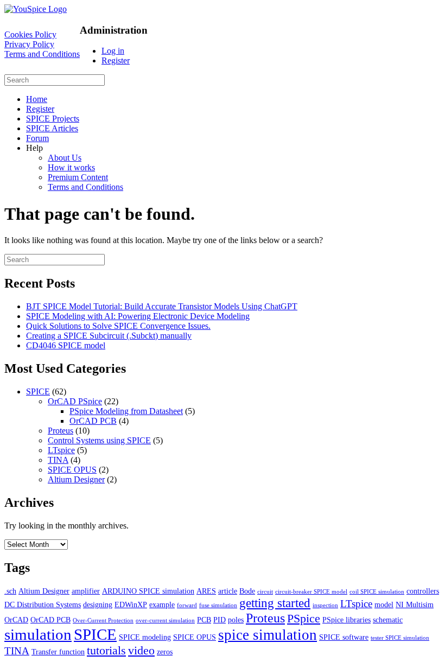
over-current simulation (165, 620)
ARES (206, 591)
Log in (112, 50)
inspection (325, 605)
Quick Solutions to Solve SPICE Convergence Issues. (118, 325)
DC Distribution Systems (42, 604)
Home (36, 99)
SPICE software (343, 637)
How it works (71, 167)
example (162, 604)
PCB (204, 619)
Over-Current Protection (103, 620)
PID (219, 619)
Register (115, 60)
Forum (37, 138)
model (383, 604)
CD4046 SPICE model (65, 345)
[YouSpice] (35, 9)
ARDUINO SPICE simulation (148, 591)
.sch (10, 591)
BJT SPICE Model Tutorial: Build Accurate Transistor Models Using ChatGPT (161, 306)
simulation (38, 634)
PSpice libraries (346, 619)
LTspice (61, 450)
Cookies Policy (30, 34)
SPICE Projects (52, 118)
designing (97, 604)
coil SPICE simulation (376, 592)
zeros (165, 651)
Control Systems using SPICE (99, 440)
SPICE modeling (145, 637)
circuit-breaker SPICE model (311, 592)
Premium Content (78, 177)
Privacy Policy (29, 44)
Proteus (60, 430)
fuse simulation (218, 605)
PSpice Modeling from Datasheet (126, 411)
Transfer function (58, 651)
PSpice (303, 618)
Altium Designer (76, 479)
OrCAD (16, 619)
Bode (247, 591)
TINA (58, 459)
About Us (64, 157)
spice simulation (267, 635)
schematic (388, 619)
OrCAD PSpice (75, 401)
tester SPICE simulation (400, 638)
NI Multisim (415, 604)
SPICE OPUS (72, 469)
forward (187, 605)
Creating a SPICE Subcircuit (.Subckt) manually (109, 335)
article (227, 591)
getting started (274, 603)
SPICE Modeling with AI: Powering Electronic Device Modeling (138, 316)
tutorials (106, 650)
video (141, 650)
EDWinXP (131, 604)
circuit (265, 592)
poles (236, 619)
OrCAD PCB (93, 420)
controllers (422, 591)
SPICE (38, 391)
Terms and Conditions (42, 54)
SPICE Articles (52, 128)
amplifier (86, 591)
